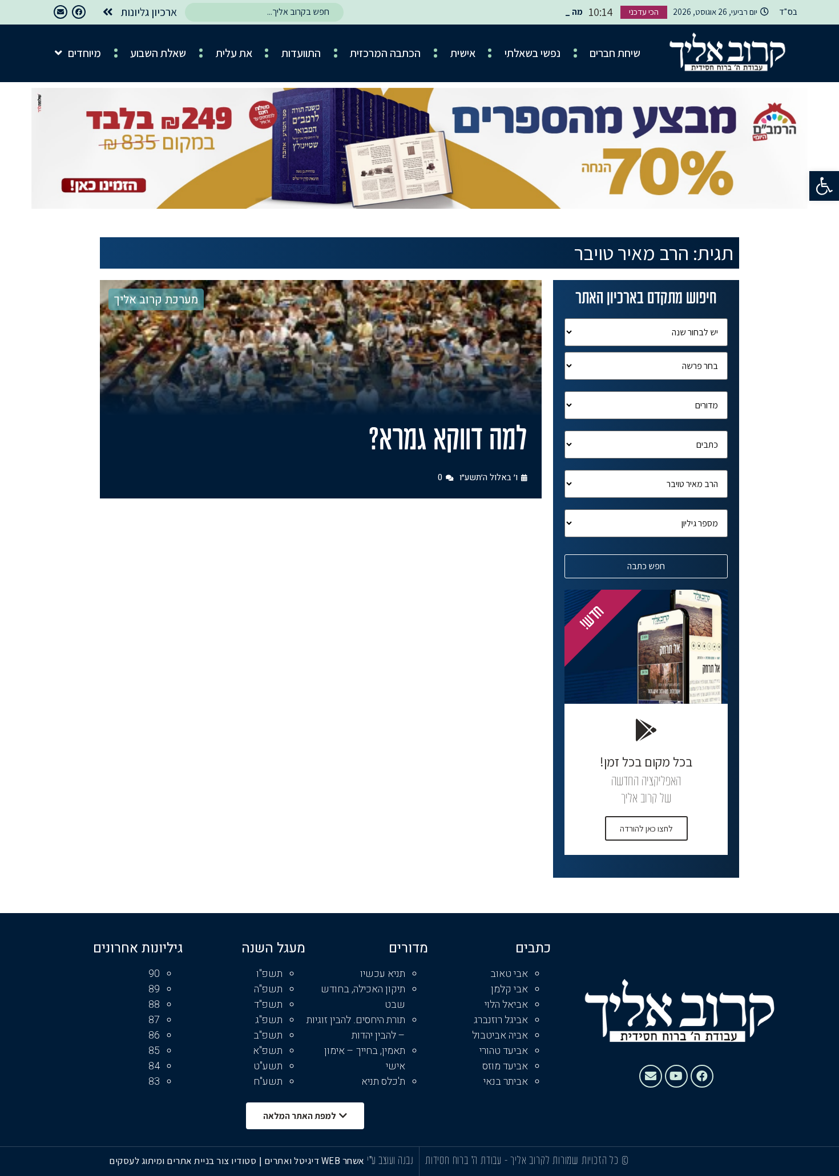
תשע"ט (268, 1066)
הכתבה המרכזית (385, 53)
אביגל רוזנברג (501, 1020)
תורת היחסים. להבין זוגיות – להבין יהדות (355, 1027)
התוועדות (301, 53)
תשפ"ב (268, 1035)
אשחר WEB (343, 1160)
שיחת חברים (615, 53)
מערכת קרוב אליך (156, 299)
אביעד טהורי (503, 1051)
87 (154, 1020)
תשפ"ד (268, 1004)
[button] (824, 186)
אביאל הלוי (506, 1004)
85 (154, 1051)
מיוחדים (84, 53)
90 (154, 974)
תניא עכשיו (382, 974)
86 (154, 1035)
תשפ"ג (269, 1020)
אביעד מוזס (505, 1066)
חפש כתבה (646, 566)
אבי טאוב (509, 974)
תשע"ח (268, 1081)
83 (154, 1081)
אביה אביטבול (500, 1035)
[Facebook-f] (79, 12)
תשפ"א (268, 1051)
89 (154, 989)
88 (154, 1004)
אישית (462, 53)
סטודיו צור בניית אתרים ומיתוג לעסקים (182, 1160)
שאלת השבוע (158, 53)
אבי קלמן (509, 989)
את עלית (234, 53)
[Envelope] (60, 12)
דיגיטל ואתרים (292, 1160)
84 (154, 1066)
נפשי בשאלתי (532, 53)
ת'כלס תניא (383, 1081)
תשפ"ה (268, 989)
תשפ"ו (269, 974)
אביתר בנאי (505, 1081)
